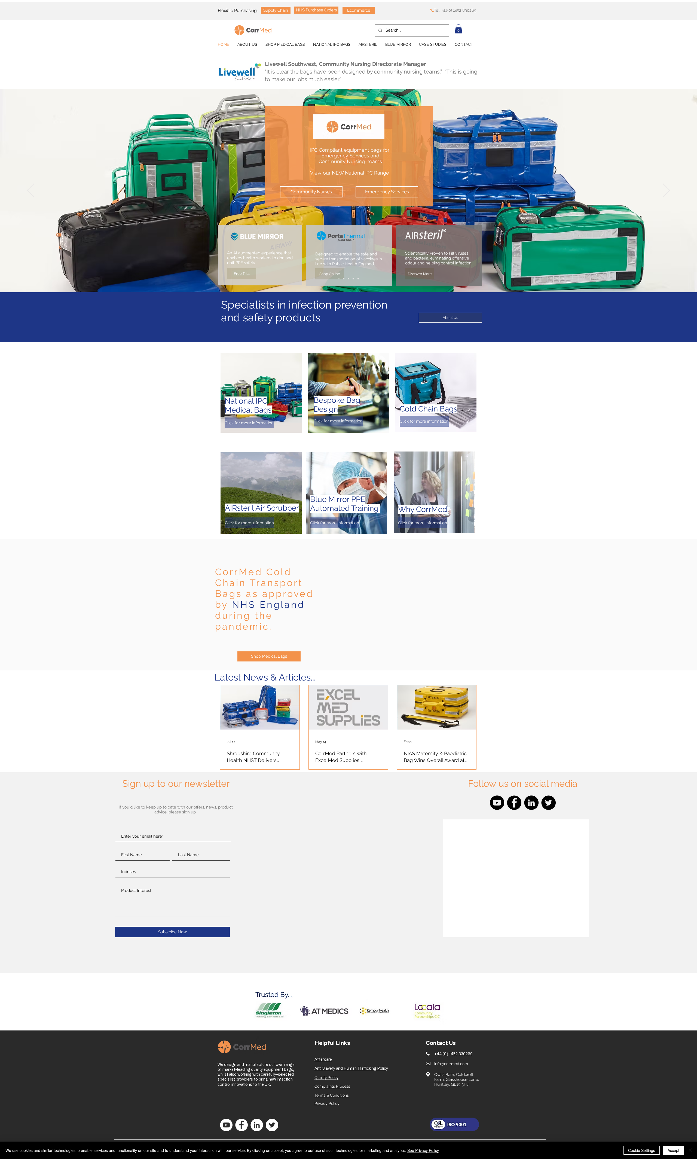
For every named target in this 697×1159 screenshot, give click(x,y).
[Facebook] (514, 802)
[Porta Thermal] (348, 278)
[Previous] (30, 191)
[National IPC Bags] (339, 278)
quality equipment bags (271, 1069)
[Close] (690, 1150)
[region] (261, 393)
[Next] (666, 191)
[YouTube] (497, 802)
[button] (458, 28)
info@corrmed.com (451, 1064)
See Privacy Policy (423, 1150)
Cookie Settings (641, 1150)
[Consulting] (358, 278)
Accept (673, 1150)
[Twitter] (548, 802)
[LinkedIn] (531, 802)
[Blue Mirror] (343, 278)
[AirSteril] (353, 278)
